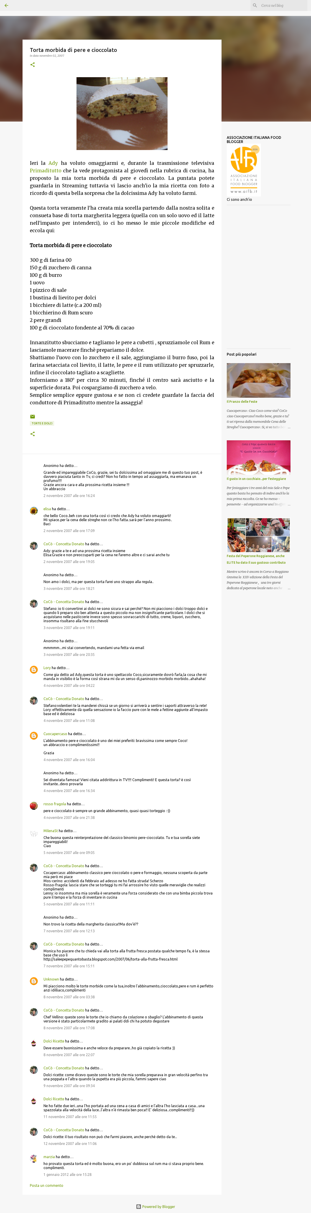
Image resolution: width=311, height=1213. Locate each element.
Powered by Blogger (158, 1207)
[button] (32, 65)
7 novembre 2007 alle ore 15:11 (69, 966)
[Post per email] (32, 418)
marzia (49, 1157)
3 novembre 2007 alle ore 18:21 (69, 588)
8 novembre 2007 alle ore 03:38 (69, 997)
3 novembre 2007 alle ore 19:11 (69, 628)
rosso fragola (54, 804)
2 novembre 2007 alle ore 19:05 (69, 562)
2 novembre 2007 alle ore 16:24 (69, 496)
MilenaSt (50, 831)
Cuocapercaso (55, 734)
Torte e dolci (42, 423)
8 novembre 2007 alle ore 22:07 (69, 1055)
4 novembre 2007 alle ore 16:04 (69, 760)
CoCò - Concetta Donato (63, 544)
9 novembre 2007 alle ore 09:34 (69, 1086)
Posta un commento (46, 1185)
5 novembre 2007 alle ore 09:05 (69, 853)
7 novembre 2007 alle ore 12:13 (69, 931)
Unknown (51, 979)
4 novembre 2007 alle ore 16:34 (69, 791)
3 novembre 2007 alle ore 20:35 (69, 654)
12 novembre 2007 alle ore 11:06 (70, 1144)
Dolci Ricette (53, 1041)
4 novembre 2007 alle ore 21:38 (69, 817)
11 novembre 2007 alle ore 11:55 (70, 1117)
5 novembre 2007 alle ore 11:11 (69, 904)
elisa (47, 509)
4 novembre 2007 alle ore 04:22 (69, 685)
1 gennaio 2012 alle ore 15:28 (67, 1174)
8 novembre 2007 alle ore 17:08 (69, 1028)
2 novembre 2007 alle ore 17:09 (69, 531)
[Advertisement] (259, 277)
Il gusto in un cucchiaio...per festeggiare (256, 479)
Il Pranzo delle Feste (242, 401)
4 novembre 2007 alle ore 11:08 (69, 721)
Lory (47, 668)
